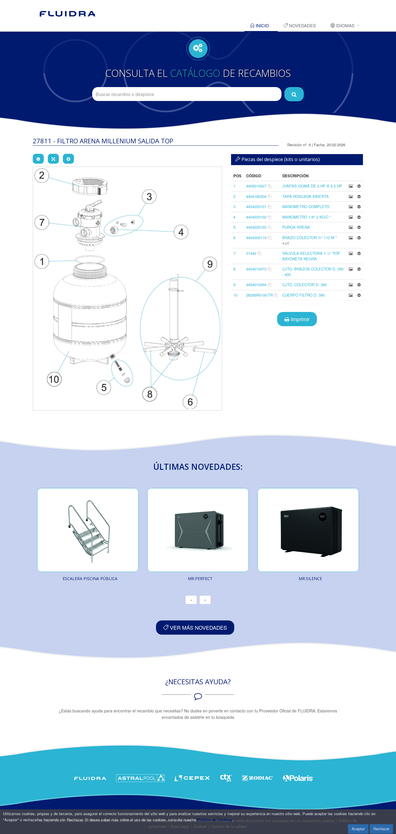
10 (235, 295)
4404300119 (256, 237)
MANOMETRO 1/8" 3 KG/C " (306, 217)
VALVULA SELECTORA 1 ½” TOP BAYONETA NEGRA (311, 255)
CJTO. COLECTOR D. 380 (304, 284)
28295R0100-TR (259, 295)
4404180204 (256, 196)
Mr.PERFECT (200, 578)
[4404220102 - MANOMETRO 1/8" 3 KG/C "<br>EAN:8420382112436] (351, 217)
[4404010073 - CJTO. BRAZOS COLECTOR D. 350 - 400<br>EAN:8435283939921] (351, 269)
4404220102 (256, 217)
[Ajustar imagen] (53, 159)
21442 (251, 253)
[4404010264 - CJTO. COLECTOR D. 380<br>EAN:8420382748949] (351, 284)
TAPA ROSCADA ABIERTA (305, 196)
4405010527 (256, 186)
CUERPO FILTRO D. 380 (303, 295)
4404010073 (256, 269)
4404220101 (256, 206)
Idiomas (345, 25)
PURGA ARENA (296, 227)
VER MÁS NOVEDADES (197, 627)
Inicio (262, 25)
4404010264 (256, 284)
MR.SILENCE (310, 578)
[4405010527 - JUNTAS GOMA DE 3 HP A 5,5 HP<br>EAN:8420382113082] (351, 186)
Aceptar (358, 828)
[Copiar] (269, 186)
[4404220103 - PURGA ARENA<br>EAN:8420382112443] (351, 227)
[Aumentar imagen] (68, 159)
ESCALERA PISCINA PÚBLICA (90, 578)
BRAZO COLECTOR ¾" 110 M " (309, 237)
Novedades (302, 25)
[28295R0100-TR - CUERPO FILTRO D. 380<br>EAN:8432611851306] (351, 295)
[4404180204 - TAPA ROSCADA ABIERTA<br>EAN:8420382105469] (351, 196)
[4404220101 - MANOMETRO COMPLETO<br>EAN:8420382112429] (351, 206)
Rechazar (381, 828)
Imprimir (299, 319)
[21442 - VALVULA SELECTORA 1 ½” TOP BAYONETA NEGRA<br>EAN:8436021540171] (351, 253)
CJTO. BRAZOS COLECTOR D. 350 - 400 (313, 271)
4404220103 (256, 227)
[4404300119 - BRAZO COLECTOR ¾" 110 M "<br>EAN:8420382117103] (351, 237)
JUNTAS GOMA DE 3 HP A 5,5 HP (312, 186)
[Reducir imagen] (38, 159)
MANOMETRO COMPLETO (305, 206)
